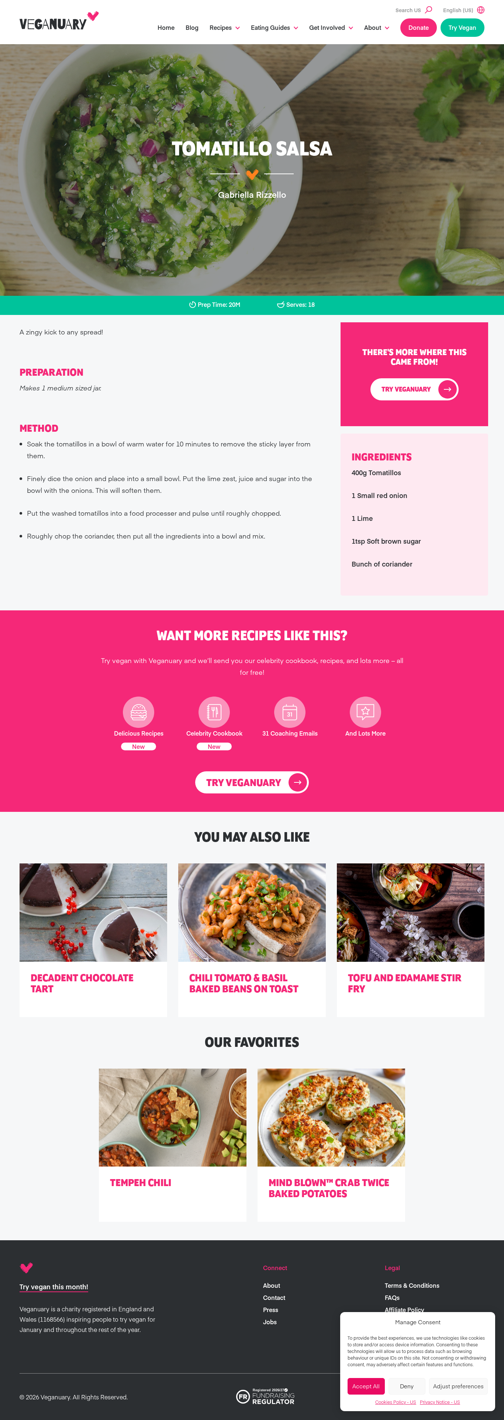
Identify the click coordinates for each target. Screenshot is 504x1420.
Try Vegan (462, 27)
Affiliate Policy (404, 1309)
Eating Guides (270, 27)
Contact (274, 1297)
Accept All (366, 1386)
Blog (192, 27)
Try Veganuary (406, 389)
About (372, 27)
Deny (407, 1386)
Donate (418, 27)
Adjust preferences (458, 1386)
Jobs (270, 1322)
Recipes (221, 27)
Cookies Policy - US (395, 1402)
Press (270, 1309)
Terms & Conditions (412, 1285)
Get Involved (327, 27)
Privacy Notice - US (440, 1402)
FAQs (392, 1297)
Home (166, 27)
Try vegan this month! (54, 1286)
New (138, 746)
